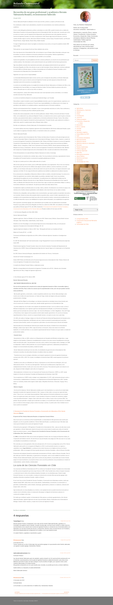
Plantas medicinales (82, 147)
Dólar (81, 123)
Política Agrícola (81, 149)
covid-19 (79, 117)
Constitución (80, 115)
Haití (77, 136)
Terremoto (79, 160)
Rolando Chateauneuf (26, 3)
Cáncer (78, 112)
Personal (78, 145)
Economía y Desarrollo (83, 121)
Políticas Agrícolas (81, 150)
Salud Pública (80, 156)
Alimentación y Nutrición (83, 110)
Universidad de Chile (82, 161)
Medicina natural (81, 141)
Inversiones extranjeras (83, 138)
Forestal (78, 128)
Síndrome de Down (82, 158)
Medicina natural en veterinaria (85, 143)
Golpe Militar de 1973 (82, 134)
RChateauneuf (17, 540)
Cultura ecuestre (81, 119)
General (78, 130)
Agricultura (79, 108)
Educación (79, 125)
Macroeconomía (81, 139)
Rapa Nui (79, 152)
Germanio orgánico (82, 132)
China (78, 114)
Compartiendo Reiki (82, 218)
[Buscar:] (82, 60)
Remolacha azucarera (82, 154)
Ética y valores (80, 126)
